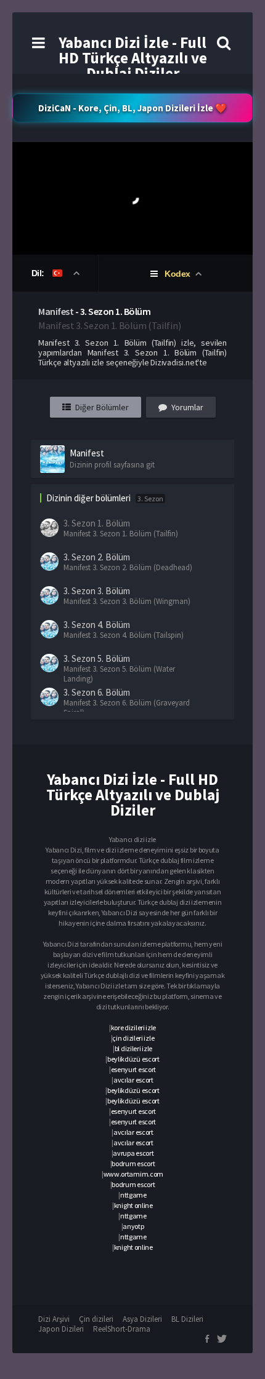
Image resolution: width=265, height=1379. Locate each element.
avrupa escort (133, 1153)
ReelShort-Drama (121, 1329)
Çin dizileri (96, 1319)
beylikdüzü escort (133, 1058)
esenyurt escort (134, 1069)
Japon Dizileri (61, 1329)
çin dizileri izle (133, 1038)
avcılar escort (133, 1079)
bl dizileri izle (133, 1048)
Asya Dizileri (142, 1319)
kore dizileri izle (134, 1027)
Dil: (39, 273)
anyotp (133, 1226)
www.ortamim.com (134, 1173)
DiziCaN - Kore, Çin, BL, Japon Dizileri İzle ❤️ (132, 108)
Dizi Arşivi (54, 1319)
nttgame (133, 1194)
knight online (133, 1205)
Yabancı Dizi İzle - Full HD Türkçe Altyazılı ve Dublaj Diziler (133, 58)
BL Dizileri (187, 1319)
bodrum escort (133, 1163)
